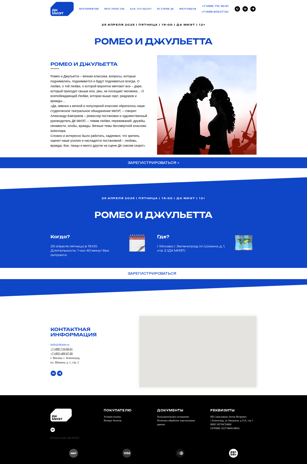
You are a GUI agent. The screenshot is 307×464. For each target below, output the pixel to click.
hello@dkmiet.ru (59, 344)
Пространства (114, 9)
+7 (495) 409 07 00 (215, 11)
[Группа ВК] (53, 373)
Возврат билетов (113, 420)
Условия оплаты (112, 416)
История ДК (165, 9)
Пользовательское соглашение (173, 416)
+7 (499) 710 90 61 (215, 6)
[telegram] (253, 9)
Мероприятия (89, 9)
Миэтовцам (187, 9)
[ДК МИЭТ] (237, 9)
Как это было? (141, 9)
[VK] (245, 9)
